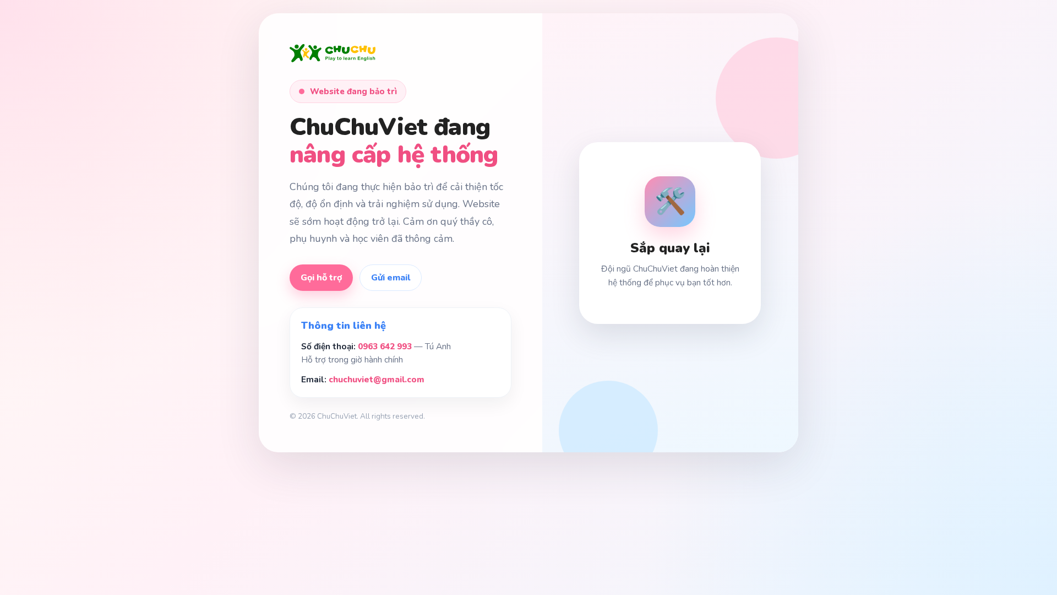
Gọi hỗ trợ (321, 278)
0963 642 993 (385, 346)
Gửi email (390, 278)
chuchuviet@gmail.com (376, 379)
